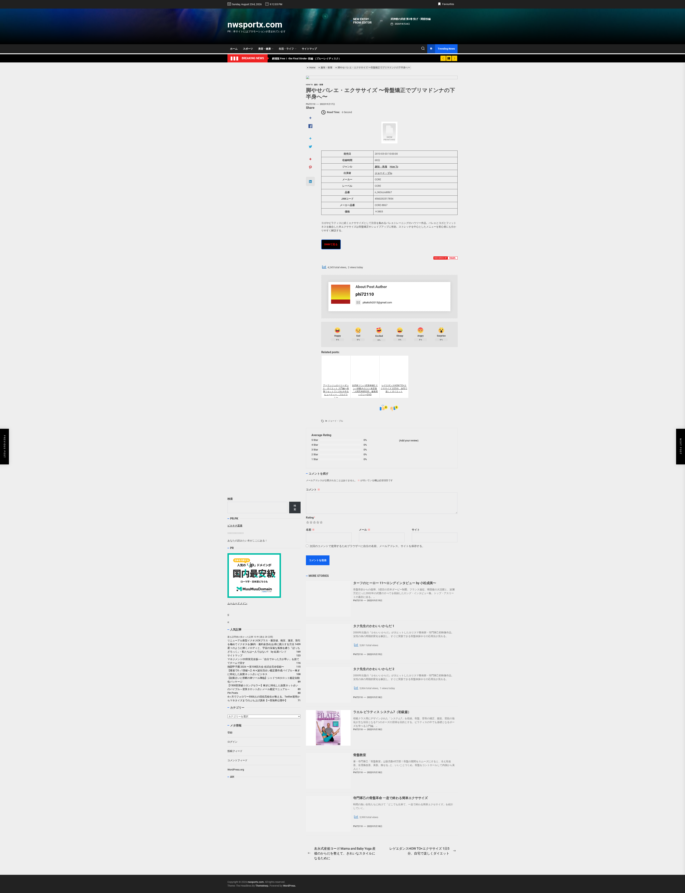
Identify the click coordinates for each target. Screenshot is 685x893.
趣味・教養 (381, 166)
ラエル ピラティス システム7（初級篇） (382, 712)
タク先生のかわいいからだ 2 (373, 669)
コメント (313, 489)
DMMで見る (331, 244)
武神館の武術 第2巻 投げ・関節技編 (411, 18)
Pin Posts (232, 692)
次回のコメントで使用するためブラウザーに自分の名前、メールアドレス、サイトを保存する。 (367, 546)
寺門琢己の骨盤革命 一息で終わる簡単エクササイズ (390, 798)
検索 (230, 498)
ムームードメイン (237, 603)
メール (364, 529)
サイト (416, 529)
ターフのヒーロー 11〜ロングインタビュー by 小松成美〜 (394, 583)
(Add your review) (408, 440)
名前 (310, 529)
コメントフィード (237, 760)
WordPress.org (235, 769)
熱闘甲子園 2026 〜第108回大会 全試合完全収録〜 (255, 666)
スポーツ (248, 48)
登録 (229, 732)
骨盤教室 (359, 755)
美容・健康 (264, 48)
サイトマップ (309, 48)
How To (394, 166)
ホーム (234, 48)
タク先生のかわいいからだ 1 (373, 626)
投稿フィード (234, 751)
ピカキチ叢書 (234, 525)
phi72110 (310, 104)
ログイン (232, 741)
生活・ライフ (286, 48)
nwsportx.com (254, 24)
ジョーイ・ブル (383, 173)
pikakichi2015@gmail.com (377, 302)
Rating (310, 517)
